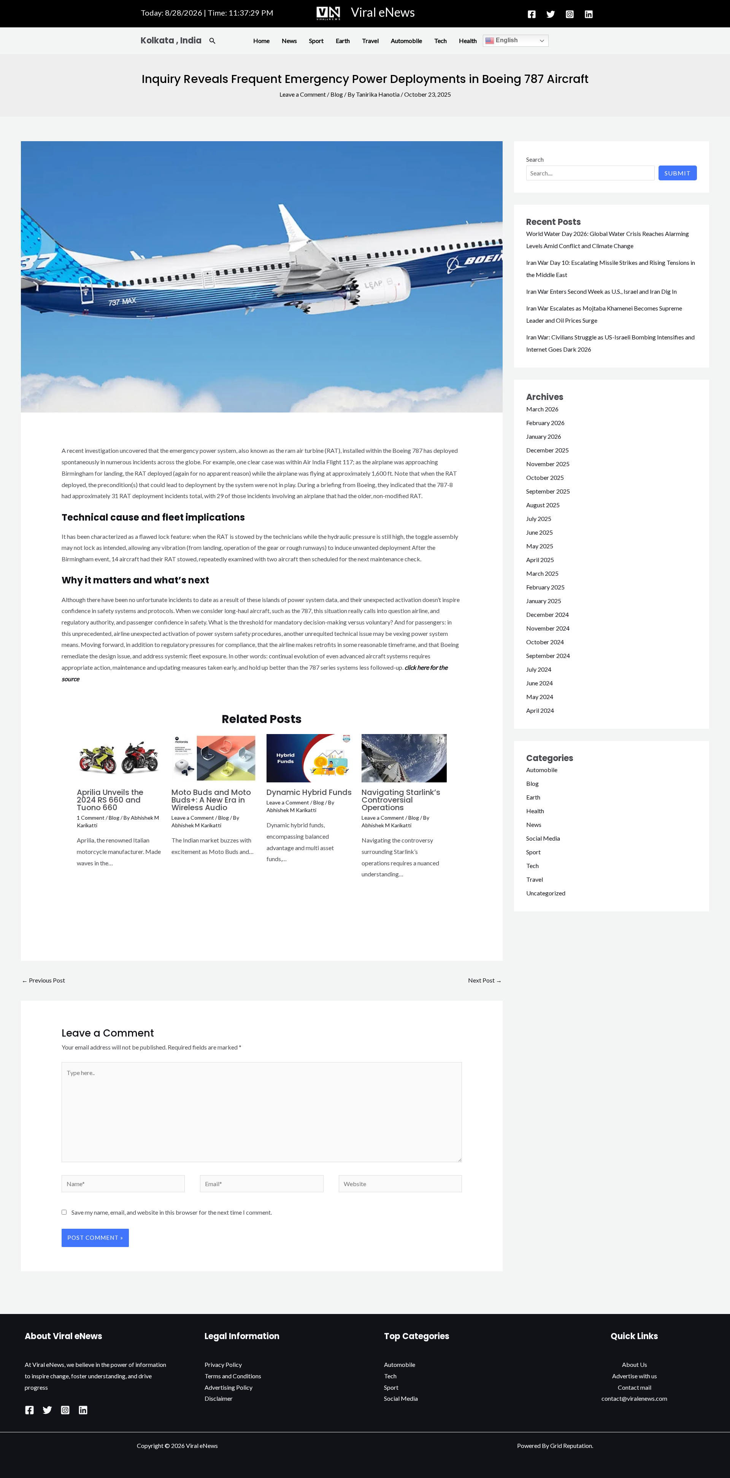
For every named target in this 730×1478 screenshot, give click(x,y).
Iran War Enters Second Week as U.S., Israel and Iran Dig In (601, 291)
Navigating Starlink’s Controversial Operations (401, 800)
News (289, 40)
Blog (336, 94)
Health (468, 40)
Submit (678, 173)
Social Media (543, 838)
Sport (316, 40)
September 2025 (548, 491)
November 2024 (548, 628)
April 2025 (540, 559)
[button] (212, 41)
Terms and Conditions (233, 1375)
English (506, 40)
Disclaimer (219, 1398)
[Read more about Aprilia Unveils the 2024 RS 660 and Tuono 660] (119, 757)
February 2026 (545, 422)
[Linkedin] (588, 14)
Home (261, 40)
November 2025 (548, 463)
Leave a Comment (302, 94)
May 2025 (539, 545)
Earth (343, 40)
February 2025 (545, 587)
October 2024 (545, 641)
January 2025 (543, 600)
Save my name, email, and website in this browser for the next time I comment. (171, 1212)
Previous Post (43, 980)
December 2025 (547, 450)
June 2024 (539, 682)
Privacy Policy (223, 1364)
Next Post (485, 980)
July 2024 (538, 669)
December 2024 (547, 614)
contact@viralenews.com (634, 1398)
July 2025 (538, 518)
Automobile (406, 40)
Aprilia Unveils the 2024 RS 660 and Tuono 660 (110, 800)
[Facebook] (531, 14)
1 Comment (91, 817)
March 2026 (542, 409)
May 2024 (539, 696)
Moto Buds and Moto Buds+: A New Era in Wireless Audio (211, 800)
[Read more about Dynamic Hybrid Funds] (309, 757)
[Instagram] (569, 14)
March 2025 (542, 573)
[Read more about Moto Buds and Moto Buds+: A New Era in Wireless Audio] (214, 757)
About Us (634, 1364)
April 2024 (540, 710)
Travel (370, 40)
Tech (440, 40)
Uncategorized (545, 893)
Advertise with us (634, 1375)
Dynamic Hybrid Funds (309, 792)
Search (535, 159)
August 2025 (543, 504)
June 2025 (539, 532)
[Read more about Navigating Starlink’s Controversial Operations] (404, 757)
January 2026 (543, 436)
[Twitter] (550, 14)
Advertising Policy (228, 1387)
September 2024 (548, 655)
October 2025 (545, 477)
